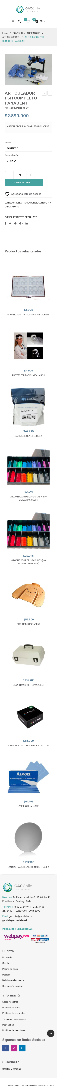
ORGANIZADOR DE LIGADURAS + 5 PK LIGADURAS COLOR (28, 498)
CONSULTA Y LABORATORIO (26, 33)
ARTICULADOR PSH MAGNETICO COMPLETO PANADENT (50, 94)
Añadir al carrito (23, 183)
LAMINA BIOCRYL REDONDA (28, 436)
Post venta (8, 1024)
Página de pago (10, 969)
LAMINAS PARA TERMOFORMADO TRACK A (28, 867)
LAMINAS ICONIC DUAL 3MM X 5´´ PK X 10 (28, 745)
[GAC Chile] (28, 9)
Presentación (12, 155)
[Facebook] (5, 223)
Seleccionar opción (28, 303)
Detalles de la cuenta (13, 980)
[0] (28, 21)
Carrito (6, 963)
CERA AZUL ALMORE (29, 806)
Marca (8, 142)
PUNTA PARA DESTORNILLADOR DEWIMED (44, 94)
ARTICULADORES (10, 37)
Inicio (5, 33)
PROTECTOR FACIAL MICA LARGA (28, 375)
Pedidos (6, 974)
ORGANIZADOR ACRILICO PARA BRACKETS (28, 314)
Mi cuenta (7, 957)
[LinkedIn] (26, 223)
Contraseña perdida (12, 986)
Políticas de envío (11, 1007)
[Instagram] (14, 1048)
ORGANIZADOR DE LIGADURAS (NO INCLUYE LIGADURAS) (28, 562)
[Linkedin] (22, 1048)
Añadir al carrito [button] (28, 364)
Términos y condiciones (14, 1019)
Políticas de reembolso (13, 1030)
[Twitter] (10, 223)
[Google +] (21, 223)
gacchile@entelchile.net (14, 920)
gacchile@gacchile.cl (19, 916)
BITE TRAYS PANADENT (28, 624)
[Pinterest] (15, 223)
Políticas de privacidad (13, 1013)
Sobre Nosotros (10, 1002)
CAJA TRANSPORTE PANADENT (28, 685)
